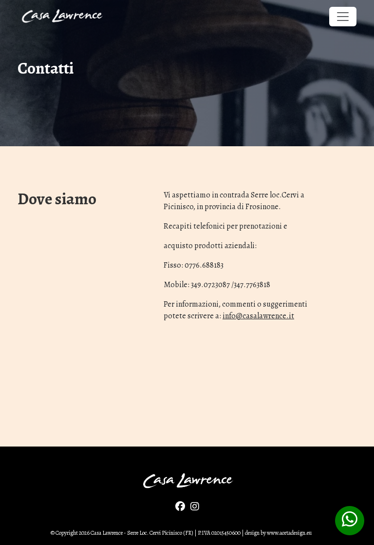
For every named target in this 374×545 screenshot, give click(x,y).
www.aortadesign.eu (289, 533)
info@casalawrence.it (258, 316)
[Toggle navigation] (342, 16)
